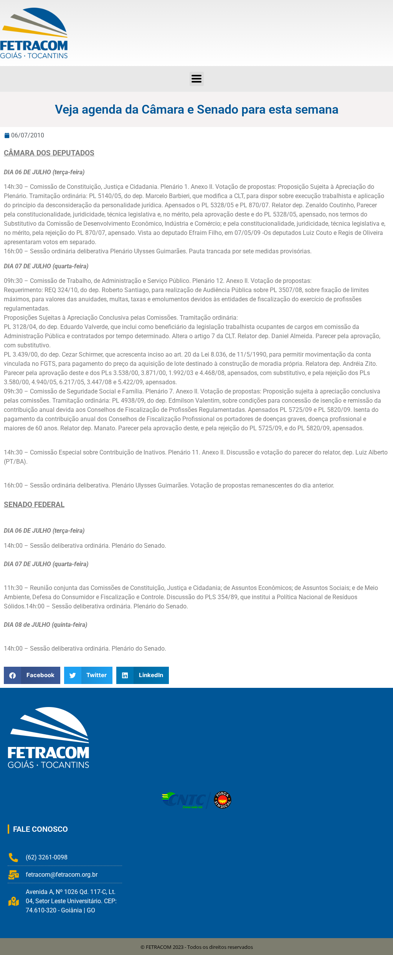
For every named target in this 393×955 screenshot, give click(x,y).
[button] (197, 79)
